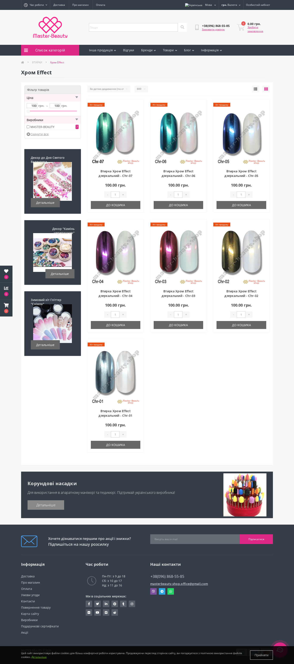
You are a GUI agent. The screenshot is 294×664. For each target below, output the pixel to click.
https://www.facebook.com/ (89, 604)
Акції (24, 632)
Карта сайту (30, 614)
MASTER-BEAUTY (42, 127)
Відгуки (128, 50)
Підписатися (256, 539)
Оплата (100, 5)
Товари (168, 50)
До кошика (115, 205)
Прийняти (261, 655)
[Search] (182, 27)
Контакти (28, 601)
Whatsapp (170, 591)
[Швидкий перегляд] (136, 119)
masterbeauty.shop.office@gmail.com (179, 584)
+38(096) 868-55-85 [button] (167, 576)
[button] (6, 308)
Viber (153, 591)
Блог (187, 50)
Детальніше (45, 203)
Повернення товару (36, 607)
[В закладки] (136, 105)
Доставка (59, 5)
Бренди (147, 50)
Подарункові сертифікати (40, 626)
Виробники (29, 620)
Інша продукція (101, 50)
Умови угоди (30, 595)
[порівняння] (136, 112)
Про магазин (80, 5)
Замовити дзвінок (213, 29)
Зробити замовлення (255, 29)
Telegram (162, 591)
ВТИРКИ (37, 62)
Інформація (210, 50)
